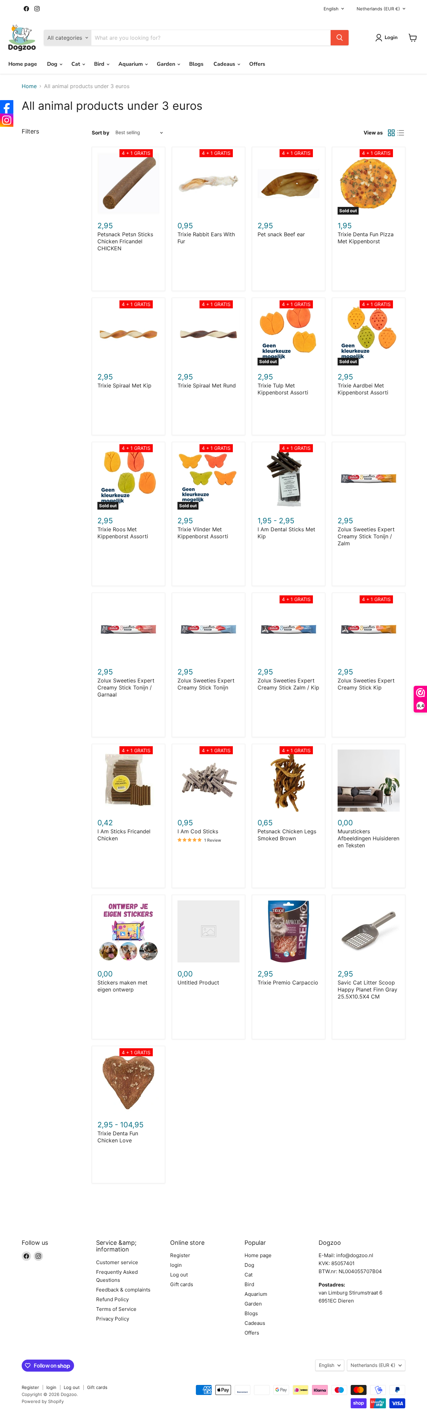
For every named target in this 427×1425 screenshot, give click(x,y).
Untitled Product (198, 982)
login (176, 1265)
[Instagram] (6, 120)
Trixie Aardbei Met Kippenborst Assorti (363, 389)
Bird (100, 64)
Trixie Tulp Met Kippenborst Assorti (283, 389)
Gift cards (181, 1284)
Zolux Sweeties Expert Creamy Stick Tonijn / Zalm (366, 536)
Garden (166, 64)
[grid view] (391, 132)
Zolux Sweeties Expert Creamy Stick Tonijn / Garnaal (125, 687)
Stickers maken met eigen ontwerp (122, 986)
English (331, 8)
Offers (257, 64)
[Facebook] (6, 106)
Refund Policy (112, 1299)
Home (29, 86)
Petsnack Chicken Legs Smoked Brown (287, 835)
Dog (53, 64)
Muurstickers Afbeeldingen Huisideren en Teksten (368, 838)
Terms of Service (116, 1309)
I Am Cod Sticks (197, 831)
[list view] (400, 132)
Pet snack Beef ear (281, 234)
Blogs (196, 64)
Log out (179, 1274)
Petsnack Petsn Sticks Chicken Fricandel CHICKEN (125, 241)
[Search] (340, 37)
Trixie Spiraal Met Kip (124, 385)
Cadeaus (225, 64)
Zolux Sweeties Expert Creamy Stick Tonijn (206, 684)
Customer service (117, 1262)
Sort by (100, 132)
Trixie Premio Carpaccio (288, 982)
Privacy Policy (112, 1319)
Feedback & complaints (123, 1290)
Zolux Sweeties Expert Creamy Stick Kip (366, 684)
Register (180, 1255)
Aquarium (131, 64)
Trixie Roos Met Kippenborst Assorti (122, 533)
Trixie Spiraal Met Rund (206, 385)
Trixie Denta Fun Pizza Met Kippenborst (366, 238)
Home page (22, 64)
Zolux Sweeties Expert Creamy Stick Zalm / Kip (288, 684)
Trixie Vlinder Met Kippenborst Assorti (202, 533)
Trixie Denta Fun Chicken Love (117, 1137)
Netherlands (378, 8)
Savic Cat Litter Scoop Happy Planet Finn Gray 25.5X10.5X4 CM (367, 989)
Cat (76, 64)
